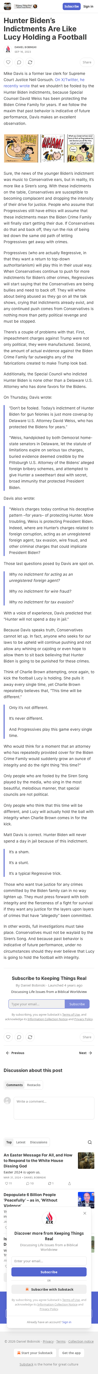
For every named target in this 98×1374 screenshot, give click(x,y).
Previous (17, 1053)
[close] (84, 1213)
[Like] (8, 62)
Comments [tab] (14, 1085)
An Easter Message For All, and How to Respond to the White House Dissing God (38, 1160)
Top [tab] (9, 1142)
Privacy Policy (49, 1309)
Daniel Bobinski (25, 47)
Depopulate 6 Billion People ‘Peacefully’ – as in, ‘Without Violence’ (30, 1200)
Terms (61, 1341)
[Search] (89, 1142)
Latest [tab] (21, 1142)
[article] (49, 1169)
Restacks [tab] (33, 1085)
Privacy (48, 1341)
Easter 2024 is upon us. (22, 1172)
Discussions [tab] (38, 1142)
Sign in (88, 6)
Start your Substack (37, 1353)
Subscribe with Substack (52, 1289)
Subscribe (71, 6)
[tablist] (23, 1085)
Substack (26, 1364)
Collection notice (81, 1341)
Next (83, 1053)
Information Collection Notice (57, 1304)
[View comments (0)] (19, 62)
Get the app (71, 1353)
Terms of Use (71, 1300)
